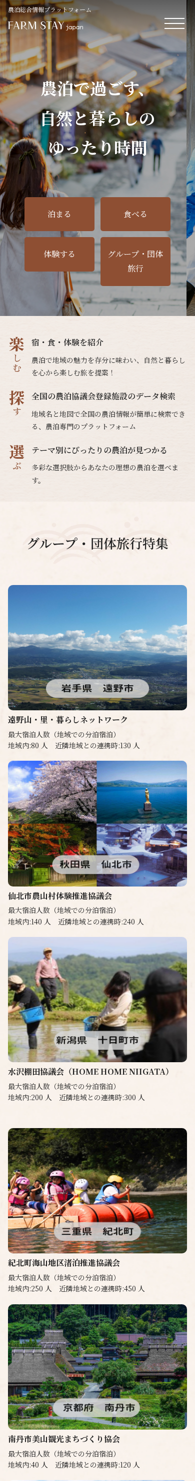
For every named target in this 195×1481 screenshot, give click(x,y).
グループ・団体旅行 (135, 261)
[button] (162, 300)
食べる (136, 214)
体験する (60, 254)
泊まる (60, 214)
